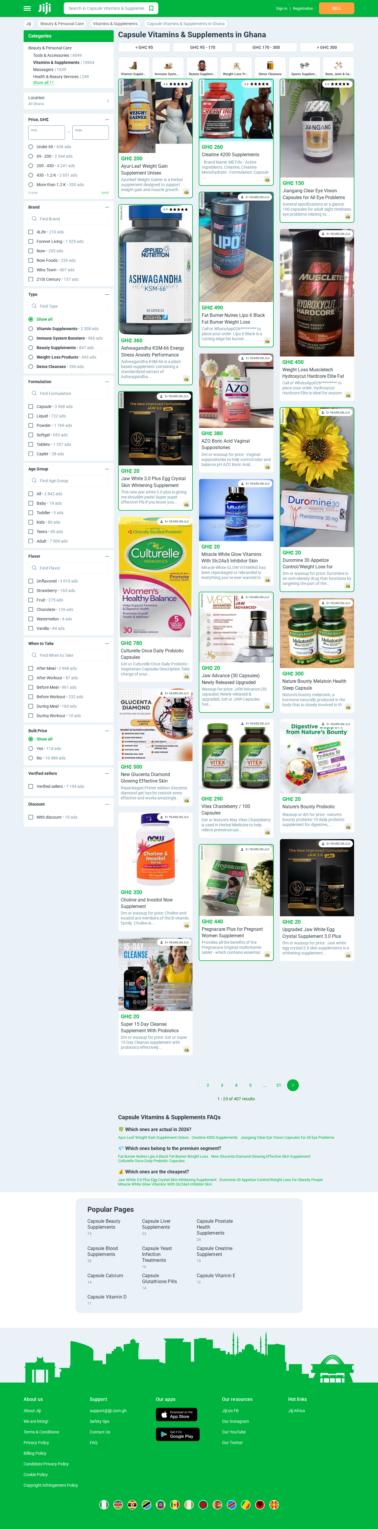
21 (278, 1085)
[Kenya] (118, 1504)
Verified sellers (60, 786)
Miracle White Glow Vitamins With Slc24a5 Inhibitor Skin (165, 1184)
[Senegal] (175, 1504)
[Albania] (260, 1504)
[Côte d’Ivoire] (189, 1504)
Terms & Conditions (41, 1432)
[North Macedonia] (274, 1504)
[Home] (45, 8)
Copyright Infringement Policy (51, 1485)
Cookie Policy (36, 1474)
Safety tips (99, 1421)
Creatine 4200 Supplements (215, 1137)
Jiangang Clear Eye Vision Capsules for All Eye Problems (287, 1137)
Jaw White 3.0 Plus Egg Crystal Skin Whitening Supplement (167, 1180)
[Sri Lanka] (217, 1504)
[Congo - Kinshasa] (231, 1504)
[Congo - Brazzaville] (245, 1504)
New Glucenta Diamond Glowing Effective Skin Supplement (260, 1156)
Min (34, 130)
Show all (45, 319)
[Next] (293, 1085)
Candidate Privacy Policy (46, 1464)
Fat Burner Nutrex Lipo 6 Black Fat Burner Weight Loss (163, 1156)
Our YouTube (234, 1432)
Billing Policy (35, 1453)
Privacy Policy (36, 1442)
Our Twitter (232, 1442)
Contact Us (100, 1432)
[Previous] (179, 1085)
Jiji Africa (296, 1410)
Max (78, 130)
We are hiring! (36, 1421)
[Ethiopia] (160, 1504)
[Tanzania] (146, 1504)
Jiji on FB (230, 1410)
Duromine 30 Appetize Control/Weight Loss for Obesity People (271, 1180)
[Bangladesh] (203, 1504)
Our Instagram (235, 1421)
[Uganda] (132, 1504)
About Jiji (32, 1410)
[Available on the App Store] (176, 1415)
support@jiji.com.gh (108, 1410)
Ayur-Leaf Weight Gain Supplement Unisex (153, 1137)
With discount (57, 817)
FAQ (93, 1442)
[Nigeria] (104, 1504)
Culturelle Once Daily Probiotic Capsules (151, 1161)
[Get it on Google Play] (178, 1435)
